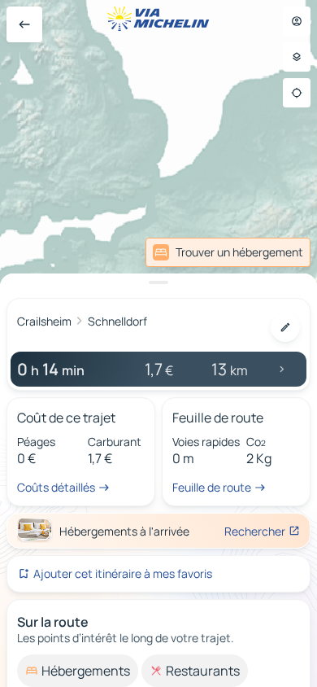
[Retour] (24, 24)
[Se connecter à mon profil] (296, 21)
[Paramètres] (296, 57)
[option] (77, 670)
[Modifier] (285, 327)
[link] (227, 252)
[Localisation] (296, 92)
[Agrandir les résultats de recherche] (158, 282)
